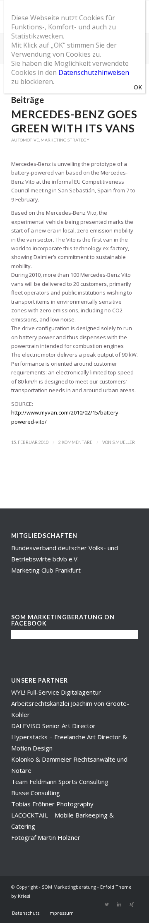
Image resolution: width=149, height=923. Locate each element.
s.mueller (123, 442)
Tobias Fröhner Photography (52, 804)
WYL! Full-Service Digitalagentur (56, 692)
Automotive (25, 139)
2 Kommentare (75, 442)
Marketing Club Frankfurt (46, 570)
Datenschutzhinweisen (93, 72)
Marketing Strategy (65, 139)
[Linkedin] (119, 904)
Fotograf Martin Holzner (45, 837)
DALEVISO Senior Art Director (53, 726)
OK (138, 87)
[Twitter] (107, 904)
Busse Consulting (35, 793)
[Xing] (131, 904)
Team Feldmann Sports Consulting (59, 781)
